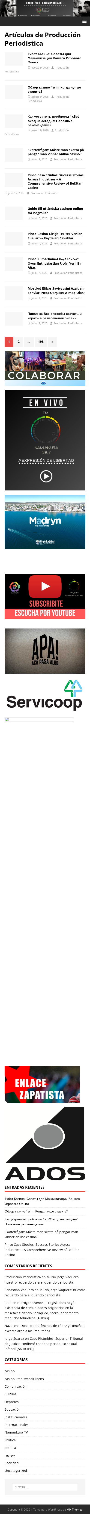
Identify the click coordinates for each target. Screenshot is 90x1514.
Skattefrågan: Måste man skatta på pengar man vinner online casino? (56, 152)
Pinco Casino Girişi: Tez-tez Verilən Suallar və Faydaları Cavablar (55, 236)
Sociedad (12, 1463)
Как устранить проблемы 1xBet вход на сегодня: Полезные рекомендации (53, 120)
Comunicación (16, 1386)
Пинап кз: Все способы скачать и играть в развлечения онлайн (55, 315)
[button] (83, 21)
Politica (10, 1440)
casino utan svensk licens (24, 1379)
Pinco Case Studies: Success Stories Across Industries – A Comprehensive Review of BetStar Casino (56, 181)
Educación (13, 1409)
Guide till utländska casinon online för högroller (55, 210)
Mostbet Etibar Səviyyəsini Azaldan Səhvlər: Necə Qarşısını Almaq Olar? (56, 290)
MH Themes (74, 1509)
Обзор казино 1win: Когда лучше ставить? (54, 89)
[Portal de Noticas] (45, 14)
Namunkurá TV (16, 1432)
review (10, 1455)
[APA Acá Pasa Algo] (45, 651)
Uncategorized (16, 1470)
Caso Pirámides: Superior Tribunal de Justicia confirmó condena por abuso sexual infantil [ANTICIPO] (44, 1343)
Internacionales (17, 1425)
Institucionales (16, 1417)
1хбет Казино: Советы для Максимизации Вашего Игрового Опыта (54, 58)
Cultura (10, 1394)
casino (10, 1371)
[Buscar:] (45, 1487)
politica (10, 1447)
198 (41, 341)
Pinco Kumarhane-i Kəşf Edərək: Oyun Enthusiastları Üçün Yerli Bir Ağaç (55, 263)
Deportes (12, 1402)
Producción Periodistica (68, 159)
